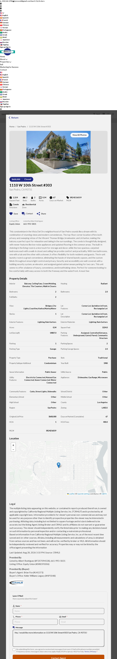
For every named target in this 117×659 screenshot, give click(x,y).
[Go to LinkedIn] (1, 10)
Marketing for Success (9, 67)
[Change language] (2, 13)
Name (18, 606)
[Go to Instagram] (1, 6)
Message (19, 627)
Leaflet (71, 494)
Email (64, 617)
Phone (19, 617)
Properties (4, 62)
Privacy (93, 651)
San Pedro (21, 126)
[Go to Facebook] (1, 3)
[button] (58, 465)
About (2, 59)
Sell (1, 64)
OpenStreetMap (83, 494)
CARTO (104, 494)
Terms (86, 651)
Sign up (2, 47)
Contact (3, 70)
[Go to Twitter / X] (1, 8)
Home (11, 126)
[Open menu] (1, 109)
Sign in (8, 47)
